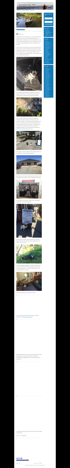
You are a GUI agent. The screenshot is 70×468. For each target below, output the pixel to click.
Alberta (46, 41)
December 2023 (47, 75)
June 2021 (46, 86)
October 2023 (47, 77)
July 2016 (46, 96)
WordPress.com (43, 465)
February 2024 (47, 73)
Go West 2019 (23, 460)
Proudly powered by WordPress (29, 465)
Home (17, 10)
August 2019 (47, 90)
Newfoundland (47, 54)
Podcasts (23, 10)
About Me (27, 10)
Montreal (46, 52)
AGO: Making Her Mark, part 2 (48, 35)
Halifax (46, 49)
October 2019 (47, 88)
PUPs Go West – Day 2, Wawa (38, 463)
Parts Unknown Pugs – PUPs (27, 5)
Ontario (27, 460)
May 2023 (46, 81)
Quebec (46, 60)
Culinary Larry (32, 10)
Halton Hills (46, 29)
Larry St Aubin (22, 29)
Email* (46, 20)
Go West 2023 (47, 48)
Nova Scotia (46, 55)
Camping (18, 460)
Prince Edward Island (48, 59)
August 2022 (47, 82)
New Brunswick (47, 53)
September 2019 (47, 89)
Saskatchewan (47, 61)
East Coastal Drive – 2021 (48, 44)
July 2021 (46, 85)
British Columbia (47, 42)
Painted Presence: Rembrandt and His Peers (48, 32)
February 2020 (47, 87)
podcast (46, 58)
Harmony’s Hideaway (25, 265)
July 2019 (46, 91)
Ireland (46, 50)
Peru (46, 57)
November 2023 (47, 76)
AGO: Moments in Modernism (47, 34)
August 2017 (47, 93)
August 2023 (47, 78)
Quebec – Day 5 (18, 463)
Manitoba (46, 51)
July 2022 (46, 83)
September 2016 (47, 95)
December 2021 (47, 84)
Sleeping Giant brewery (28, 317)
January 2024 (47, 74)
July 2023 (46, 79)
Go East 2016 (47, 46)
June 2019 (46, 92)
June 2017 (46, 94)
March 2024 (46, 72)
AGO (45, 40)
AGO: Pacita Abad (47, 30)
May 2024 (46, 71)
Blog (20, 10)
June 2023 (46, 80)
